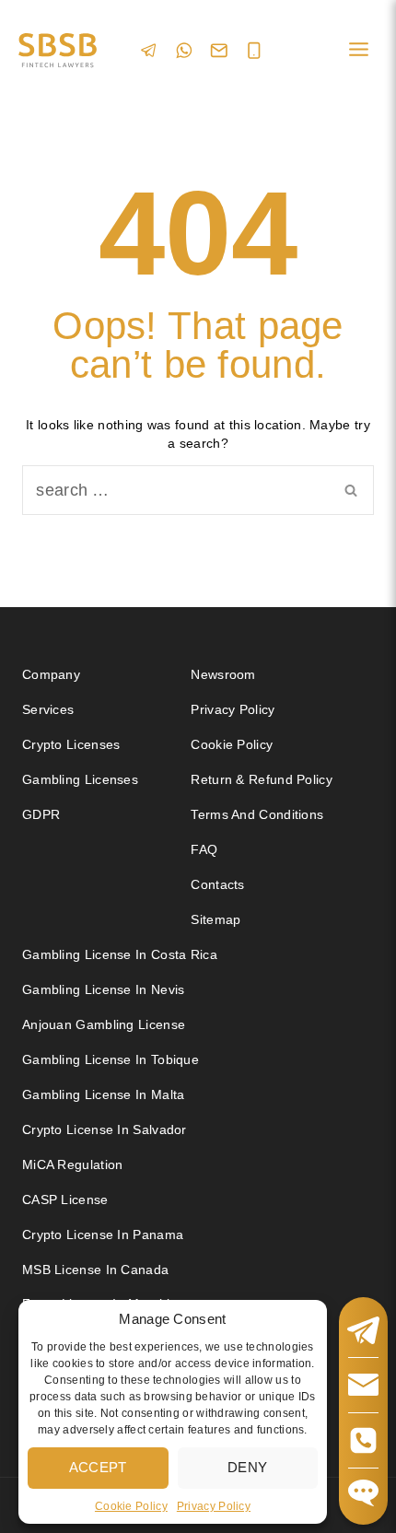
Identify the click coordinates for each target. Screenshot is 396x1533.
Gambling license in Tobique (110, 1059)
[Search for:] (198, 491)
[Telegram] (149, 50)
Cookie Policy (131, 1506)
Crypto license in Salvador (104, 1129)
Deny (247, 1467)
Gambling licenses (80, 779)
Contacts (217, 884)
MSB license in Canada (95, 1269)
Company (51, 674)
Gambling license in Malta (103, 1094)
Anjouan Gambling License (103, 1024)
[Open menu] (358, 50)
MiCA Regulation (72, 1164)
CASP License (65, 1199)
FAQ (204, 849)
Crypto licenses (71, 744)
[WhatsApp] (184, 50)
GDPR (41, 814)
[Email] (219, 50)
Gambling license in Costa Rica (119, 954)
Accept (98, 1467)
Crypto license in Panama (102, 1234)
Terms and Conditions (259, 814)
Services (48, 709)
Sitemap (215, 919)
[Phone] (254, 50)
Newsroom (223, 674)
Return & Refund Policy (261, 779)
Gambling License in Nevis (103, 989)
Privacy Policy (213, 1506)
